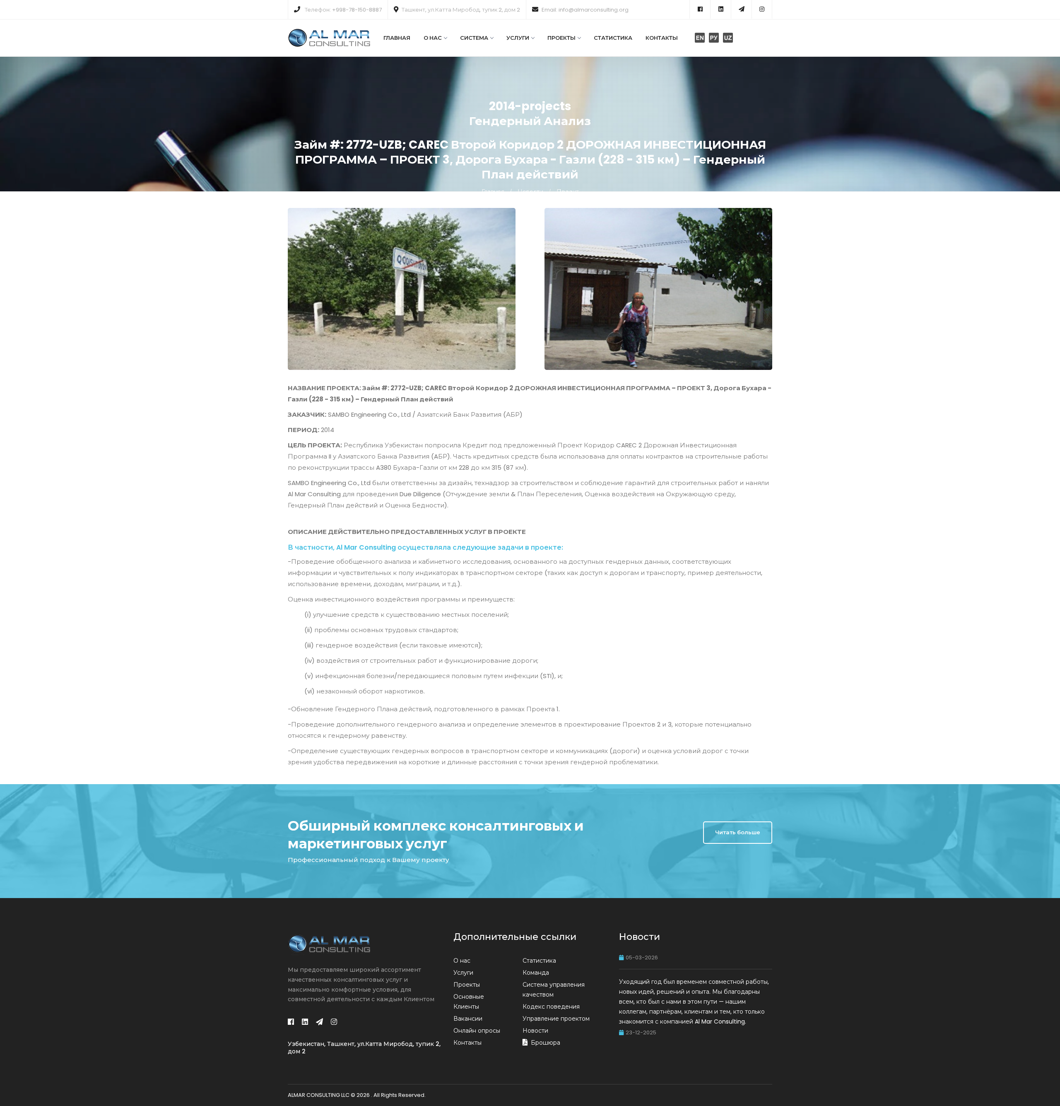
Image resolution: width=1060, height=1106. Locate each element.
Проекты (561, 38)
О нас (433, 38)
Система (474, 38)
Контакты (662, 38)
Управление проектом (556, 1018)
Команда (536, 972)
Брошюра (545, 1042)
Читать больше (737, 832)
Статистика (613, 38)
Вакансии (467, 1018)
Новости (530, 192)
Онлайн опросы (476, 1030)
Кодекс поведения (551, 1006)
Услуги (517, 38)
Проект (567, 192)
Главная (396, 38)
